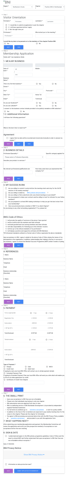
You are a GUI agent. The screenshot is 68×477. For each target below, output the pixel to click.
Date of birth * (5, 70)
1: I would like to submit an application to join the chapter (26, 25)
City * (5, 90)
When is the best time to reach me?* (14, 128)
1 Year (35, 313)
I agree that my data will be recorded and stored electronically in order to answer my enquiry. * (36, 138)
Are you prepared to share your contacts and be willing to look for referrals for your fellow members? (36, 197)
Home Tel (38, 95)
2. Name (5, 279)
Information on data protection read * (20, 464)
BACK (8, 144)
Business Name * (6, 79)
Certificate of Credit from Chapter (17, 380)
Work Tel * (6, 95)
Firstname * (7, 21)
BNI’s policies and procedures (36, 193)
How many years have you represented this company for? (48, 170)
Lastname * (38, 21)
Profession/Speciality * (10, 153)
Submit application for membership (27, 471)
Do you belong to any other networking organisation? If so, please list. (25, 208)
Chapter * (37, 7)
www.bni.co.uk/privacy (18, 418)
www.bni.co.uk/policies (37, 410)
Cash (29, 367)
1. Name (5, 255)
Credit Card (10, 369)
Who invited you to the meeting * (45, 32)
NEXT (8, 47)
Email (5, 267)
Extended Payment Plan (14, 373)
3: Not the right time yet (15, 29)
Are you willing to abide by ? (28, 193)
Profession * (7, 32)
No (40, 43)
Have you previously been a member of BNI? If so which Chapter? (28, 206)
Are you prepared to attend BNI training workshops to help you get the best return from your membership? (35, 202)
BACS (51, 367)
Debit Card (31, 369)
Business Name (8, 259)
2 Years (51, 313)
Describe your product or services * (14, 160)
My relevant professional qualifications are (16, 169)
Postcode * (49, 90)
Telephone (6, 263)
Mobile (37, 68)
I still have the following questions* (14, 117)
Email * (5, 99)
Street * (6, 86)
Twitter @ (38, 99)
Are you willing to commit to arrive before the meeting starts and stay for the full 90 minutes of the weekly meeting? (34, 188)
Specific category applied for (55, 153)
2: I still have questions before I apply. (20, 27)
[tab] (34, 454)
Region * (6, 6)
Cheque (9, 367)
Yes (8, 43)
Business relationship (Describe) (9, 272)
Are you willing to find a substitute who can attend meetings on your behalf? (32, 195)
